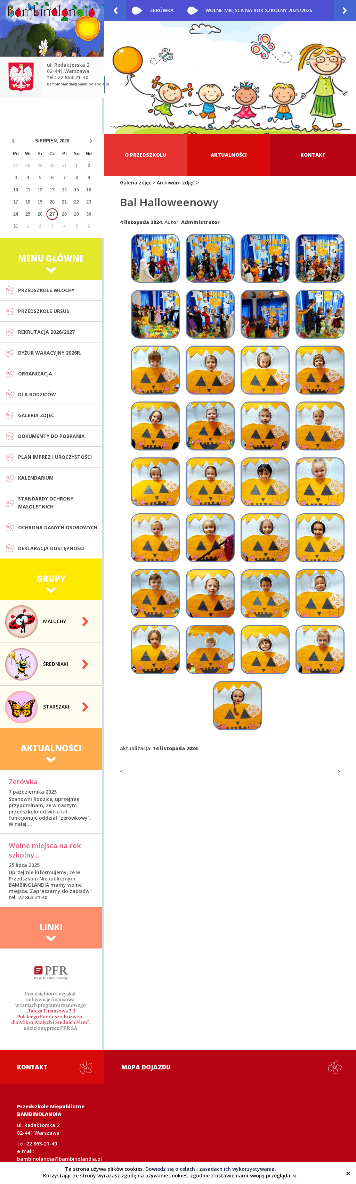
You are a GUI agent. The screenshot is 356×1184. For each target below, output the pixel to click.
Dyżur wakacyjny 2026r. (49, 352)
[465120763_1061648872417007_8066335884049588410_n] (265, 481)
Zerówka (161, 10)
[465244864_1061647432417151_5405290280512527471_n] (320, 258)
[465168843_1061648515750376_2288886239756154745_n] (320, 537)
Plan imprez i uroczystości (55, 457)
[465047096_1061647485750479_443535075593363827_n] (320, 370)
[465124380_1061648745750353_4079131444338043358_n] (320, 481)
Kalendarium (36, 477)
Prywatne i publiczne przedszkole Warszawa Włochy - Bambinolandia (52, 46)
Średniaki (55, 664)
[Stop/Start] (348, 126)
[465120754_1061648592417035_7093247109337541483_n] (210, 481)
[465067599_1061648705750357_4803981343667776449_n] (265, 426)
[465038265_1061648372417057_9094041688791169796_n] (210, 370)
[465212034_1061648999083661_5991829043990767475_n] (155, 258)
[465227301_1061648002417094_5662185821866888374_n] (210, 649)
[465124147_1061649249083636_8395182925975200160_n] (320, 314)
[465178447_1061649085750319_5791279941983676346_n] (265, 258)
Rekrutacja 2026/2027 (46, 332)
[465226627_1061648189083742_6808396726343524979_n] (320, 593)
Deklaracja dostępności (51, 548)
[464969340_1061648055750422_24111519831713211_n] (155, 370)
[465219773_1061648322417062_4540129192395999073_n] (210, 593)
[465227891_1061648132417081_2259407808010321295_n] (265, 649)
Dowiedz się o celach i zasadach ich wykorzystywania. (210, 1169)
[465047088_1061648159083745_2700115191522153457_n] (265, 370)
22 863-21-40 (41, 1143)
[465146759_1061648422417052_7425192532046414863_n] (265, 537)
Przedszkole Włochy (46, 290)
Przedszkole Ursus (43, 311)
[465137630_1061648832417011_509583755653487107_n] (210, 537)
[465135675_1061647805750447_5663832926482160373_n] (155, 537)
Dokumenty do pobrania (51, 436)
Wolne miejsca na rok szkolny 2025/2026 (258, 10)
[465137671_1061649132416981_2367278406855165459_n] (210, 314)
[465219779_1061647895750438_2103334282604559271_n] (265, 593)
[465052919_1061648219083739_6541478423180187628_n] (210, 426)
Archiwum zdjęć (176, 182)
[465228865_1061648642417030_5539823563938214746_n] (320, 649)
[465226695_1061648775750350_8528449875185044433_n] (155, 649)
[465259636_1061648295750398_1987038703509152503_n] (237, 705)
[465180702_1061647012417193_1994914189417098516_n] (210, 258)
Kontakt (313, 154)
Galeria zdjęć (36, 415)
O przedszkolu (146, 154)
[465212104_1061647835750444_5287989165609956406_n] (155, 593)
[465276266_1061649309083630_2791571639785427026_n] (265, 314)
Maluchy (54, 621)
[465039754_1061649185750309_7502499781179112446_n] (155, 314)
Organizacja (35, 373)
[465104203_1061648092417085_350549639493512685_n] (155, 481)
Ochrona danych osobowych (57, 527)
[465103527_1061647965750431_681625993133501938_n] (320, 426)
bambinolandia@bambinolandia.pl (78, 84)
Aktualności (229, 154)
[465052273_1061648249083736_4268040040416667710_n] (155, 426)
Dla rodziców (37, 394)
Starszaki (56, 706)
